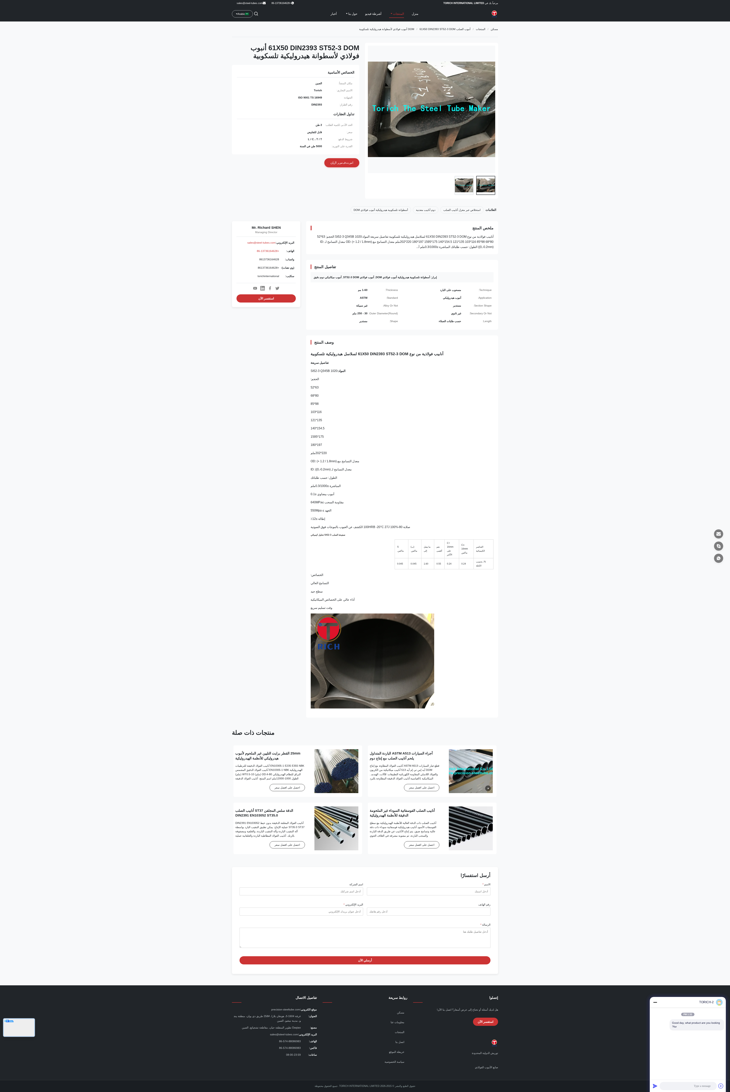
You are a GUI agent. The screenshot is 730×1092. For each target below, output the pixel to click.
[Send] (655, 1086)
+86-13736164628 (268, 251)
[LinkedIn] (262, 288)
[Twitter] (277, 288)
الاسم (486, 884)
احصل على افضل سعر (421, 787)
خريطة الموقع (396, 1051)
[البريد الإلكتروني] (718, 533)
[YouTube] (255, 288)
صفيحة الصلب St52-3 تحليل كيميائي (328, 535)
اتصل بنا (399, 1042)
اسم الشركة (356, 884)
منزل (415, 13)
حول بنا (352, 13)
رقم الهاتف (484, 904)
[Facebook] (270, 288)
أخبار (334, 13)
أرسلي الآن (365, 960)
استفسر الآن (266, 298)
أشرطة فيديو (373, 13)
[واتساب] (718, 558)
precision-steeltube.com (285, 1009)
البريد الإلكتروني (353, 904)
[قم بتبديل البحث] (256, 13)
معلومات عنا (397, 1022)
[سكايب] (718, 546)
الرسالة (485, 924)
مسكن (494, 29)
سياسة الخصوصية (394, 1061)
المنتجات (398, 13)
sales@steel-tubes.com (250, 3)
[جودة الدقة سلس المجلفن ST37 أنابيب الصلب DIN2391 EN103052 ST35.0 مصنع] (336, 828)
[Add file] (721, 1086)
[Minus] (655, 1002)
